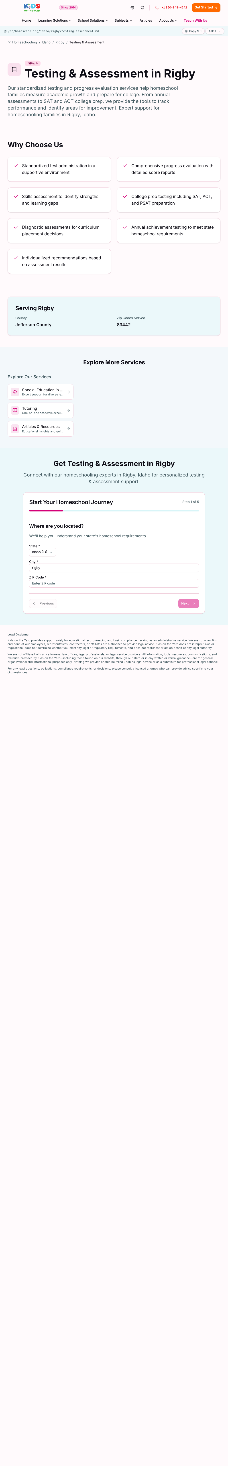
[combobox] (42, 552)
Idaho (46, 42)
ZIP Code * (38, 577)
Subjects (122, 20)
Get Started (204, 7)
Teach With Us (195, 20)
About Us (166, 20)
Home (26, 20)
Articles (146, 20)
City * (33, 562)
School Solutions (91, 20)
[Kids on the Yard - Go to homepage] (32, 7)
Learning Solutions (53, 20)
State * (34, 546)
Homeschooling (24, 42)
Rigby (59, 42)
